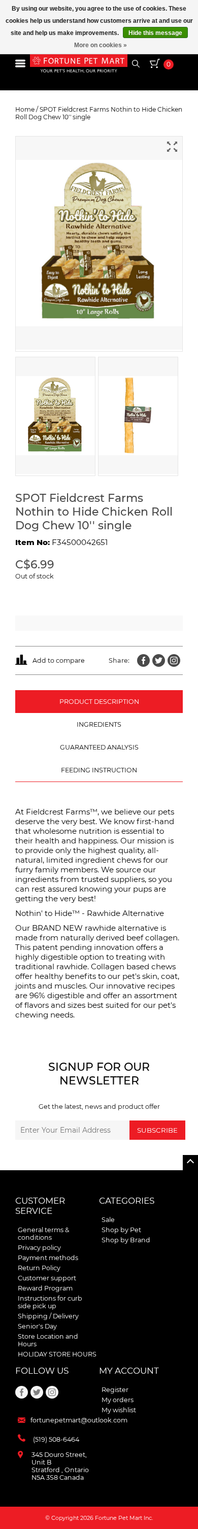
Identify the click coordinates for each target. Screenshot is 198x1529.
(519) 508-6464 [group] (56, 1439)
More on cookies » (100, 45)
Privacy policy (39, 1247)
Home (25, 109)
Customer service (40, 1206)
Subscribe (157, 1130)
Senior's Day (37, 1326)
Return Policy (39, 1268)
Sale (108, 1220)
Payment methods (48, 1258)
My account (129, 1371)
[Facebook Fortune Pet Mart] (143, 660)
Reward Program (45, 1288)
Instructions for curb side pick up (50, 1302)
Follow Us (42, 1371)
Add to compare (58, 660)
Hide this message (155, 33)
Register (115, 1390)
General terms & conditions (43, 1233)
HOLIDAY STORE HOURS (57, 1354)
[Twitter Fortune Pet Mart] (158, 660)
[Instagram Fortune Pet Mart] (174, 660)
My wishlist (119, 1410)
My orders (118, 1400)
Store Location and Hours (48, 1340)
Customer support (47, 1278)
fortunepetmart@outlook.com (78, 1420)
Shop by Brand (126, 1240)
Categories (126, 1201)
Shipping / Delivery (48, 1316)
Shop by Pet (121, 1230)
